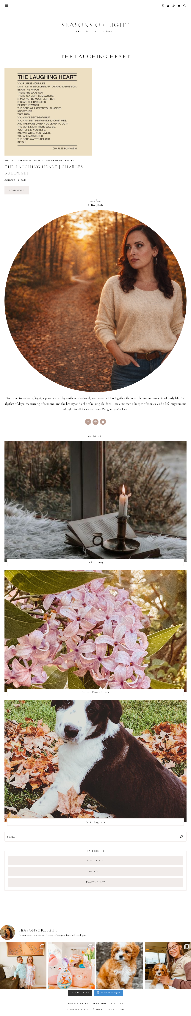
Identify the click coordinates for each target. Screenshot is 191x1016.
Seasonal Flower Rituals (95, 692)
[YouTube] (178, 5)
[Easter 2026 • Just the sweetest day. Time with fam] (23, 965)
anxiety (9, 160)
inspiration (54, 160)
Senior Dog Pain (95, 822)
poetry (69, 160)
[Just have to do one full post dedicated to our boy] (119, 965)
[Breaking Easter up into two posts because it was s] (71, 965)
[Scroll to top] (184, 1006)
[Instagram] (162, 5)
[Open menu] (6, 5)
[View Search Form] (184, 5)
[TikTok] (173, 5)
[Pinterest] (168, 5)
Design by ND (114, 1009)
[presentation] (48, 112)
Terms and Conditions (107, 1003)
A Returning (95, 562)
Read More (19, 191)
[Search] (181, 837)
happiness (25, 160)
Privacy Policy (78, 1003)
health (38, 160)
